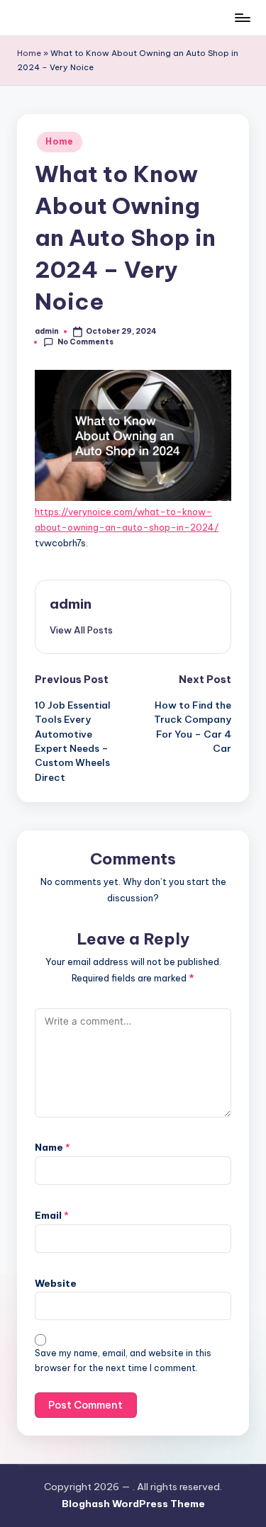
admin (71, 603)
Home (29, 53)
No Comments (85, 341)
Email (52, 1215)
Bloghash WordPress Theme (133, 1503)
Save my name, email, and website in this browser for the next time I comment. (123, 1360)
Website (56, 1283)
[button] (81, 630)
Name (52, 1147)
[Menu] (242, 17)
